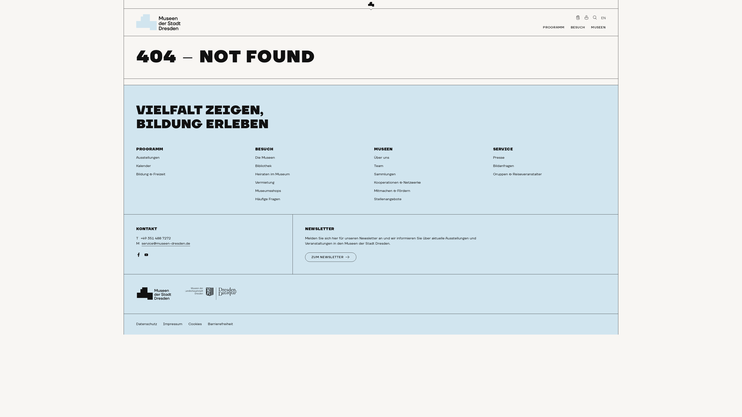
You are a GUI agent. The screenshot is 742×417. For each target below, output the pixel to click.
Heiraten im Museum (272, 174)
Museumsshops (268, 191)
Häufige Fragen (267, 199)
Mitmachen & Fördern (392, 191)
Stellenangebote (388, 199)
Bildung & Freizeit (150, 174)
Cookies (195, 324)
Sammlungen (385, 174)
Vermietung (264, 182)
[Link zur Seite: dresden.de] (211, 294)
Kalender (143, 166)
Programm (149, 149)
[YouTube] (146, 256)
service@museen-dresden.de (166, 243)
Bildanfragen (503, 166)
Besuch (264, 149)
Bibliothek (263, 166)
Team (378, 166)
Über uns (381, 157)
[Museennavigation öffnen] (371, 4)
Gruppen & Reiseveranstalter (517, 174)
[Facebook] (138, 256)
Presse (499, 157)
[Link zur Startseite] (159, 22)
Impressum (172, 324)
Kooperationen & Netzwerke (397, 182)
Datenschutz (146, 324)
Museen (383, 149)
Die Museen (265, 157)
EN (603, 18)
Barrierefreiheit (220, 324)
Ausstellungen (148, 157)
